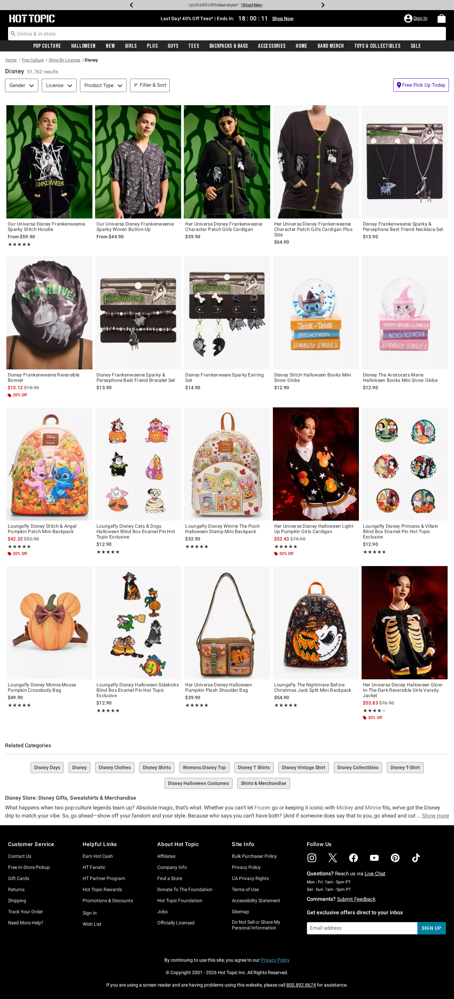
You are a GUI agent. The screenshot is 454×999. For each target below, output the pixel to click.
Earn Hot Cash (98, 856)
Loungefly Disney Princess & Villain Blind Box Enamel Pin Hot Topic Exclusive (401, 531)
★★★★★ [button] (19, 244)
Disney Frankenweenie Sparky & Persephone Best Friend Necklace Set (403, 226)
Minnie (373, 807)
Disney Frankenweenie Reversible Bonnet (43, 377)
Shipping (17, 900)
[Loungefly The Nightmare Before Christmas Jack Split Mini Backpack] (316, 622)
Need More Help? (25, 922)
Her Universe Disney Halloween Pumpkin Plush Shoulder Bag (218, 687)
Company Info (172, 867)
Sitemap (240, 911)
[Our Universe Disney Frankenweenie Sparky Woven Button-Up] (138, 161)
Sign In (90, 913)
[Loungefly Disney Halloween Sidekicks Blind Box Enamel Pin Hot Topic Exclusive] (138, 622)
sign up (432, 928)
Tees (193, 46)
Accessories (272, 46)
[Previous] (131, 5)
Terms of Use (245, 889)
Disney (79, 767)
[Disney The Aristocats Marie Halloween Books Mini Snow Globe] (405, 312)
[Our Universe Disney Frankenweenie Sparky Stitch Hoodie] (49, 161)
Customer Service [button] (31, 844)
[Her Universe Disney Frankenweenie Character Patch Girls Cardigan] (227, 161)
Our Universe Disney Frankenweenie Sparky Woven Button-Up (135, 226)
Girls (131, 46)
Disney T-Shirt (405, 767)
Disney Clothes (115, 767)
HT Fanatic (94, 867)
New (110, 46)
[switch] (421, 85)
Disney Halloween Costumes (198, 783)
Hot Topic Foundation (179, 900)
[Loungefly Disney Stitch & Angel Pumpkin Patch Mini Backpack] (49, 464)
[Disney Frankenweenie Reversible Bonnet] (49, 312)
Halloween (83, 46)
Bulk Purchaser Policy (254, 856)
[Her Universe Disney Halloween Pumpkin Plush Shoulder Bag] (227, 622)
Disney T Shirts (254, 767)
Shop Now (251, 4)
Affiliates (166, 856)
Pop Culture (47, 46)
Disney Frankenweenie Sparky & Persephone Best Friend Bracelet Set (135, 377)
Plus (152, 46)
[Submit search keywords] (13, 33)
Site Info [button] (243, 844)
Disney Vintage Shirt (303, 767)
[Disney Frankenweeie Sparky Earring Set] (227, 312)
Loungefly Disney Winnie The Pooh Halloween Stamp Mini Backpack (222, 528)
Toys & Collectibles (377, 46)
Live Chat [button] (375, 874)
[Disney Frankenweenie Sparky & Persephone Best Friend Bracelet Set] (138, 312)
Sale (416, 46)
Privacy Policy (246, 867)
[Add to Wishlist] (85, 112)
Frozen (262, 807)
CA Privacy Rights (250, 878)
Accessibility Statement (256, 900)
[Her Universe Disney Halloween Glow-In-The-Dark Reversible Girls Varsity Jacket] (405, 622)
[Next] (323, 5)
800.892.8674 (301, 985)
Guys (173, 46)
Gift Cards (18, 878)
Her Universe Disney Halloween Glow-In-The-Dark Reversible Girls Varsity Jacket (403, 690)
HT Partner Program (104, 878)
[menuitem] (441, 18)
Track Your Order (25, 911)
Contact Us (19, 856)
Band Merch (331, 46)
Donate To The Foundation (184, 889)
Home (301, 46)
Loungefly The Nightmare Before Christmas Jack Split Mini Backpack (313, 687)
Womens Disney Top (204, 767)
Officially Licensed (176, 922)
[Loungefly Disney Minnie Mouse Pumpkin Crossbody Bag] (49, 622)
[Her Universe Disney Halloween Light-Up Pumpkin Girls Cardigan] (316, 464)
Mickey (344, 807)
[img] (312, 858)
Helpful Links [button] (100, 844)
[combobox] (227, 33)
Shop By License (64, 60)
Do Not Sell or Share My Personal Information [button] (256, 924)
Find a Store (169, 878)
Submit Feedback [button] (356, 899)
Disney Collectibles (357, 767)
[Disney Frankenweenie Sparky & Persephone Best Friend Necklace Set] (405, 161)
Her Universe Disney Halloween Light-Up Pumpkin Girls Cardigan (314, 528)
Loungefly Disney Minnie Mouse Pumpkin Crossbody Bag (42, 687)
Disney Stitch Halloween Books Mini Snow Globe (312, 377)
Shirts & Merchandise (263, 783)
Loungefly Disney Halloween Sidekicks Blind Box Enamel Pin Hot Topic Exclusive (137, 690)
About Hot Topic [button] (178, 844)
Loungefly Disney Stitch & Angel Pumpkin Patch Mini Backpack (42, 528)
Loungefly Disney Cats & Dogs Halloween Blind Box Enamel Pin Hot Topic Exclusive (135, 531)
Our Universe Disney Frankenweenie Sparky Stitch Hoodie (46, 226)
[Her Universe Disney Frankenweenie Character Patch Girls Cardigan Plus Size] (316, 161)
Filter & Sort (153, 85)
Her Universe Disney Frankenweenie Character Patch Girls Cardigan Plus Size (313, 229)
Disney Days (47, 767)
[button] (416, 18)
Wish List (92, 924)
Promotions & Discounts (108, 900)
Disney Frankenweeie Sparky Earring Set (224, 377)
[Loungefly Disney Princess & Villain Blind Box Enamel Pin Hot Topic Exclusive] (405, 464)
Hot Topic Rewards (102, 889)
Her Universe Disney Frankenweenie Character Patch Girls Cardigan (223, 226)
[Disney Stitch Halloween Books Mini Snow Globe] (316, 312)
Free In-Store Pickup (29, 867)
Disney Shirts (157, 767)
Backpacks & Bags (228, 46)
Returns (16, 889)
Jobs (162, 911)
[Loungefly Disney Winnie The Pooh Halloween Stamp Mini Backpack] (227, 464)
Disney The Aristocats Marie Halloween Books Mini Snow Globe (400, 377)
